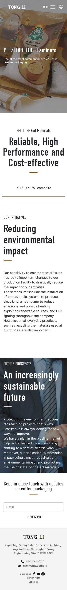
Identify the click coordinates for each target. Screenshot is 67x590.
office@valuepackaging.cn (35, 565)
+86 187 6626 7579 (35, 561)
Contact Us (33, 581)
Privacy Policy (33, 577)
